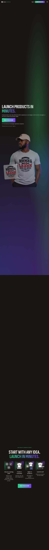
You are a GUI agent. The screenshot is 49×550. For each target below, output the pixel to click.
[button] (47, 2)
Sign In (33, 2)
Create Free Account (39, 1)
